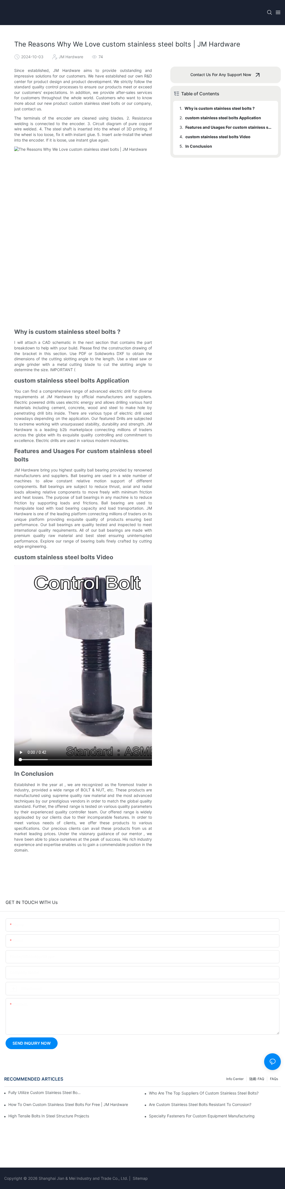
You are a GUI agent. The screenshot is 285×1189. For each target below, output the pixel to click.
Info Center (235, 1079)
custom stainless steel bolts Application (223, 117)
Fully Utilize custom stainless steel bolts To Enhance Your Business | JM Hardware (44, 1092)
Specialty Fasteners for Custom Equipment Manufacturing (202, 1115)
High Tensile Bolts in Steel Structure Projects (48, 1115)
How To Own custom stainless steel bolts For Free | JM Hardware (68, 1104)
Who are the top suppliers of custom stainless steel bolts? (204, 1093)
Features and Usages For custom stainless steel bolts (229, 127)
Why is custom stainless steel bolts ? (220, 108)
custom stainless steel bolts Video (217, 136)
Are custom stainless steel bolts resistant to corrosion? (200, 1104)
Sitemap (140, 1178)
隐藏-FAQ (256, 1079)
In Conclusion (198, 146)
